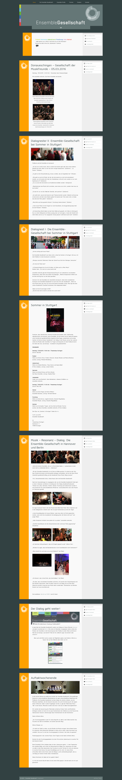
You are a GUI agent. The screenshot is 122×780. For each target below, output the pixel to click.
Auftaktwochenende (44, 677)
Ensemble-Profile (61, 2)
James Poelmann (92, 38)
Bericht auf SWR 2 (45, 594)
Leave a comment (90, 69)
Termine (71, 2)
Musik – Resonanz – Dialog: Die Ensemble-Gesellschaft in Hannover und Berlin (53, 443)
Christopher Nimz (91, 441)
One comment (89, 443)
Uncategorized (89, 44)
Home (34, 2)
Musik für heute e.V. (91, 66)
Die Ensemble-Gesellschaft (46, 2)
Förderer (79, 2)
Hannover (75, 627)
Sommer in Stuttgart (44, 305)
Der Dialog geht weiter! (45, 608)
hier (58, 411)
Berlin (46, 629)
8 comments (89, 41)
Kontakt (87, 2)
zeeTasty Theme (98, 778)
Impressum (40, 778)
